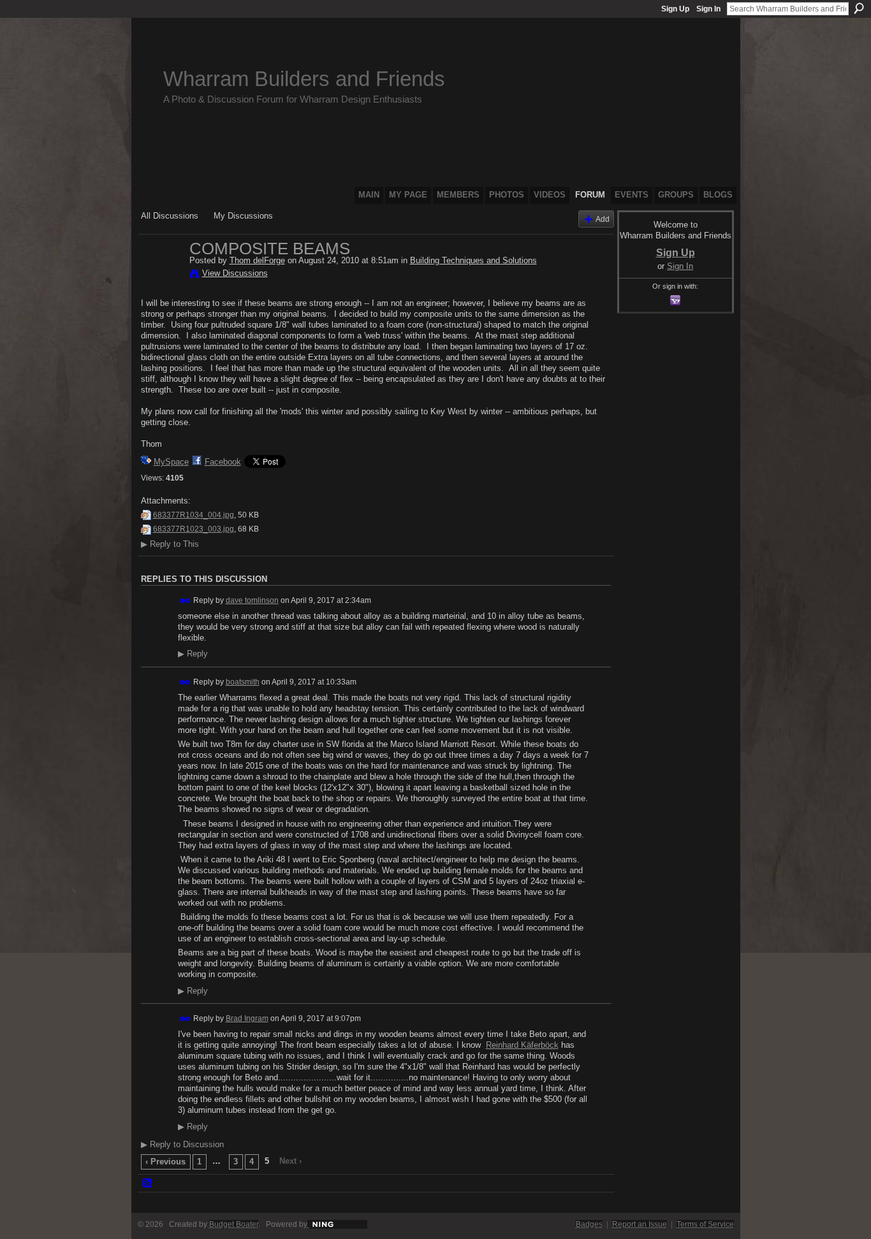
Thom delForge (257, 260)
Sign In (708, 8)
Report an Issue (639, 1224)
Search (859, 8)
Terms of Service (705, 1224)
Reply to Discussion (182, 1144)
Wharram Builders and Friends (304, 79)
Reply (193, 653)
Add (603, 219)
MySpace (171, 462)
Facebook (223, 462)
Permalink (185, 601)
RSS (148, 1183)
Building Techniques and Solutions (473, 260)
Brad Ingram (247, 1018)
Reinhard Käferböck (522, 1045)
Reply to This (170, 544)
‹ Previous (165, 1161)
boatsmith (243, 681)
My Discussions (243, 216)
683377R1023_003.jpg (193, 529)
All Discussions (169, 216)
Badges (589, 1224)
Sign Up (675, 8)
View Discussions (235, 273)
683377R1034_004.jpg (193, 515)
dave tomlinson (252, 600)
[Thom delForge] (161, 275)
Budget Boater (233, 1224)
